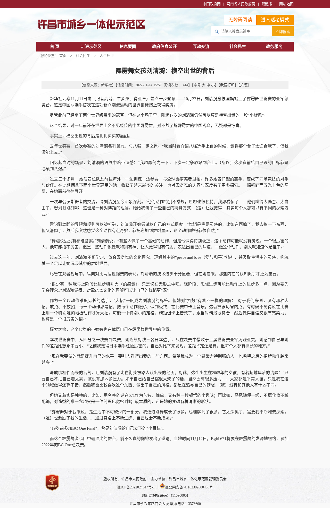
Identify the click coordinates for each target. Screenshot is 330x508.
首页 (63, 56)
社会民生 (237, 46)
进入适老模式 (275, 19)
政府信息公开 (164, 46)
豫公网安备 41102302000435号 (189, 487)
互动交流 (201, 46)
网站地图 (286, 4)
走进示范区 (91, 46)
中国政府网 (212, 4)
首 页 (54, 46)
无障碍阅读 (240, 19)
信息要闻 (128, 46)
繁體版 (266, 4)
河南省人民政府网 (241, 4)
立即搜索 (283, 32)
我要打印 (227, 85)
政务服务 (274, 46)
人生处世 (107, 56)
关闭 (243, 85)
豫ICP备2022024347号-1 (136, 487)
